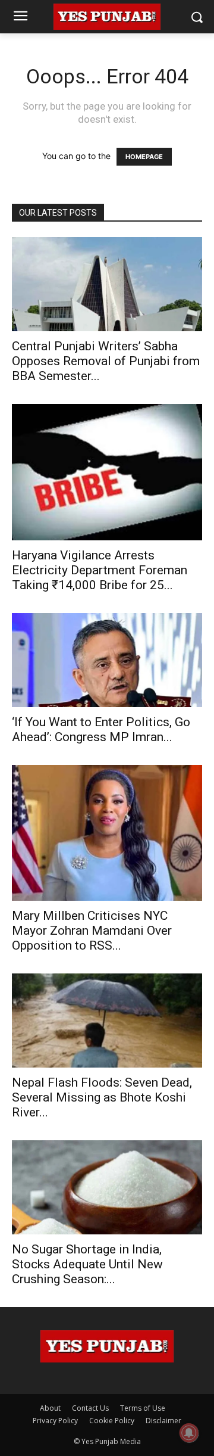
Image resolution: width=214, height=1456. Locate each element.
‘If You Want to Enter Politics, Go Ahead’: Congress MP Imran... (101, 729)
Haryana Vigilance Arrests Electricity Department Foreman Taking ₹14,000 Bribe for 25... (99, 570)
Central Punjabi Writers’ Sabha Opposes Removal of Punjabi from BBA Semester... (106, 361)
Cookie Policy (111, 1420)
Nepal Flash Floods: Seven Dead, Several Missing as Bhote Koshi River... (102, 1097)
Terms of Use (142, 1408)
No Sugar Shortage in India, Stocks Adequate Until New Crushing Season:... (87, 1264)
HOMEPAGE (144, 157)
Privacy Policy (55, 1420)
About (50, 1408)
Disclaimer (163, 1420)
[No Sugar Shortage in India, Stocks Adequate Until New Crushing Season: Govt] (107, 1187)
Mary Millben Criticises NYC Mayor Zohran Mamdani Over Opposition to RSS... (92, 931)
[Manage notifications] (189, 1432)
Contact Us (90, 1408)
